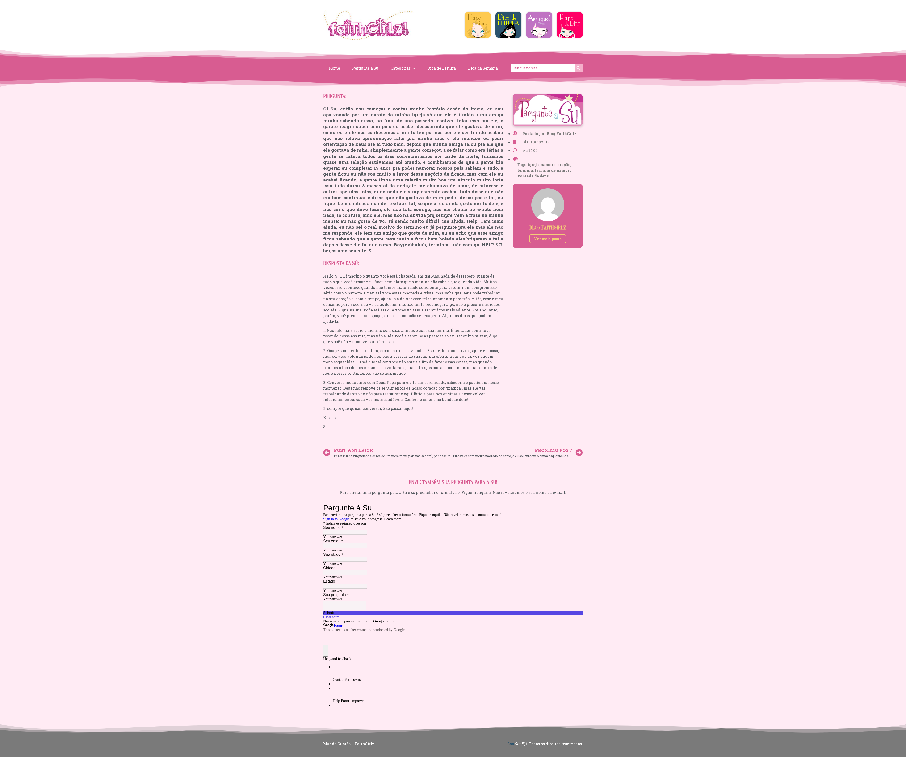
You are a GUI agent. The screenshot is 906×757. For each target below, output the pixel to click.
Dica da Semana (483, 68)
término (525, 170)
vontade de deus (533, 175)
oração (563, 164)
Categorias (401, 68)
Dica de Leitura (442, 68)
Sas (510, 743)
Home (334, 68)
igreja (533, 164)
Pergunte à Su (365, 68)
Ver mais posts (548, 238)
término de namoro (553, 170)
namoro (548, 164)
